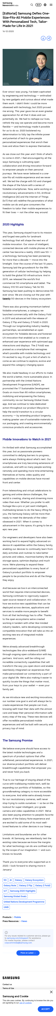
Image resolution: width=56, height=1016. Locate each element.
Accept (45, 1009)
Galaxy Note (10, 885)
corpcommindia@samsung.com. (18, 943)
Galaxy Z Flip (25, 885)
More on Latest (27, 953)
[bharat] (38, 4)
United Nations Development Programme (24, 902)
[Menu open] (51, 4)
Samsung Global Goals (15, 896)
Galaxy (18, 880)
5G (5, 880)
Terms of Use (8, 988)
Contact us (7, 984)
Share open (49, 38)
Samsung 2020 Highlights (22, 891)
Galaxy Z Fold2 (42, 885)
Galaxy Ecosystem (34, 880)
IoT (5, 891)
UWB (6, 907)
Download (43, 38)
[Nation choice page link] (45, 4)
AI (11, 880)
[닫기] (51, 992)
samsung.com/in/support (17, 938)
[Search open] (31, 4)
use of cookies (25, 1003)
